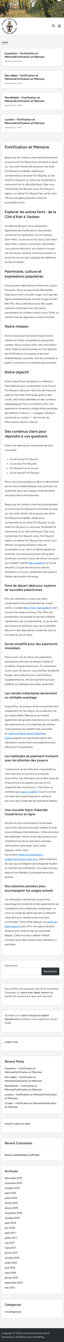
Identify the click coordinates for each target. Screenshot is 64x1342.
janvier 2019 (11, 1207)
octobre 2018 (12, 1217)
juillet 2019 (11, 1198)
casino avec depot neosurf (34, 992)
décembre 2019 (13, 1178)
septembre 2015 (14, 1282)
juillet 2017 (11, 1237)
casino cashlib (29, 791)
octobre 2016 (12, 1257)
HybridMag (38, 1336)
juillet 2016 (11, 1262)
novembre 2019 (13, 1183)
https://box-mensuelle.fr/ (37, 607)
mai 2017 (10, 1242)
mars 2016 (10, 1272)
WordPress (21, 1336)
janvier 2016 (11, 1277)
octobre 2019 (12, 1188)
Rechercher (11, 965)
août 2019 (10, 1193)
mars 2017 (10, 1247)
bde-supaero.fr (37, 562)
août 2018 (10, 1222)
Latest (5, 42)
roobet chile (11, 1041)
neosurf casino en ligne (17, 1123)
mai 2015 (10, 1287)
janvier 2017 (11, 1252)
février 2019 (11, 1203)
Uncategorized (13, 1311)
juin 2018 (10, 1227)
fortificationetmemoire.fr (36, 1333)
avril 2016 (10, 1267)
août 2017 (10, 1232)
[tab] (5, 42)
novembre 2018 (13, 1212)
